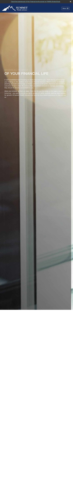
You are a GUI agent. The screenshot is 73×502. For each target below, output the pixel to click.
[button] (65, 8)
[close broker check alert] (70, 1)
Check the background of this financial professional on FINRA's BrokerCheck (35, 1)
